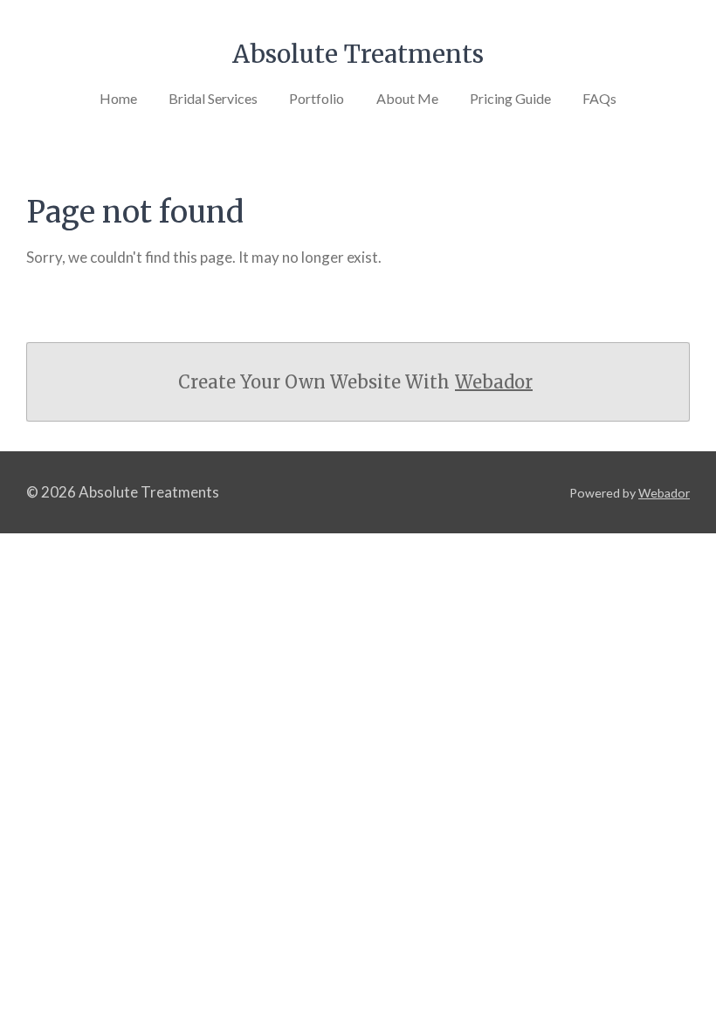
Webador (494, 382)
